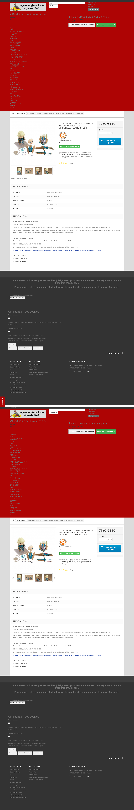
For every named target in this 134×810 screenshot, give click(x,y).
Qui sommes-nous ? (16, 390)
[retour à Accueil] (13, 113)
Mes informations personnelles (38, 372)
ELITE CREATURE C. (16, 58)
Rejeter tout (13, 297)
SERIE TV (13, 37)
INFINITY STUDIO (15, 72)
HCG (11, 68)
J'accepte (21, 297)
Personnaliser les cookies (25, 295)
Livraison (12, 105)
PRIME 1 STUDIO (15, 88)
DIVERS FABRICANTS (16, 56)
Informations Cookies (16, 387)
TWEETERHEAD (14, 95)
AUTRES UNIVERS (15, 44)
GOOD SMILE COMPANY (17, 67)
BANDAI (12, 47)
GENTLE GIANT (14, 65)
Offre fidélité (13, 372)
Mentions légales (15, 367)
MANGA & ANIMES (15, 42)
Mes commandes (34, 364)
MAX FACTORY (14, 79)
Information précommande (18, 385)
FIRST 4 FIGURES (15, 63)
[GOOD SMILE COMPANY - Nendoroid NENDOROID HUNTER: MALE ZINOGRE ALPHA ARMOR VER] (19, 171)
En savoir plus (14, 295)
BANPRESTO (14, 49)
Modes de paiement (15, 104)
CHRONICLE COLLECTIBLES (18, 54)
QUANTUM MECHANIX (16, 90)
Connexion (13, 1)
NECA (11, 81)
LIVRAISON (23, 258)
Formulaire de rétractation (17, 382)
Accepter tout (37, 348)
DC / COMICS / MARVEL (17, 31)
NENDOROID (13, 100)
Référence (62, 140)
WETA (11, 98)
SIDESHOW (13, 91)
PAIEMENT (23, 261)
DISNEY (12, 40)
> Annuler (12, 345)
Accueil (12, 29)
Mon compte (34, 361)
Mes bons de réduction (36, 374)
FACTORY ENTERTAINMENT (18, 61)
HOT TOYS (13, 70)
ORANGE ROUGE (15, 84)
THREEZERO (13, 93)
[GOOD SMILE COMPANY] (63, 135)
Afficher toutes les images (19, 178)
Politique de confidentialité (18, 392)
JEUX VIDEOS (14, 38)
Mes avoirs (32, 367)
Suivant (54, 171)
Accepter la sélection (25, 348)
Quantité (101, 130)
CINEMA (12, 35)
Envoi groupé (14, 380)
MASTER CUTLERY (15, 77)
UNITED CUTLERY (15, 97)
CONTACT (13, 107)
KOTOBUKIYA (14, 75)
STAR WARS (13, 33)
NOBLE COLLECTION (16, 82)
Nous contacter (14, 364)
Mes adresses (33, 369)
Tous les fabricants (15, 45)
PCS (11, 86)
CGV (11, 369)
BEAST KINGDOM (15, 51)
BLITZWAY (13, 52)
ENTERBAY (13, 59)
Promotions (13, 102)
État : (60, 143)
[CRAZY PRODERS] (28, 7)
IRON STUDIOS (14, 74)
